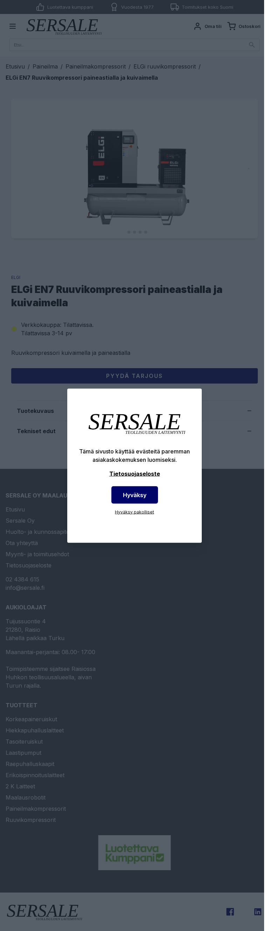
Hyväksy (134, 494)
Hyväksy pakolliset (134, 511)
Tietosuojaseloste (134, 473)
